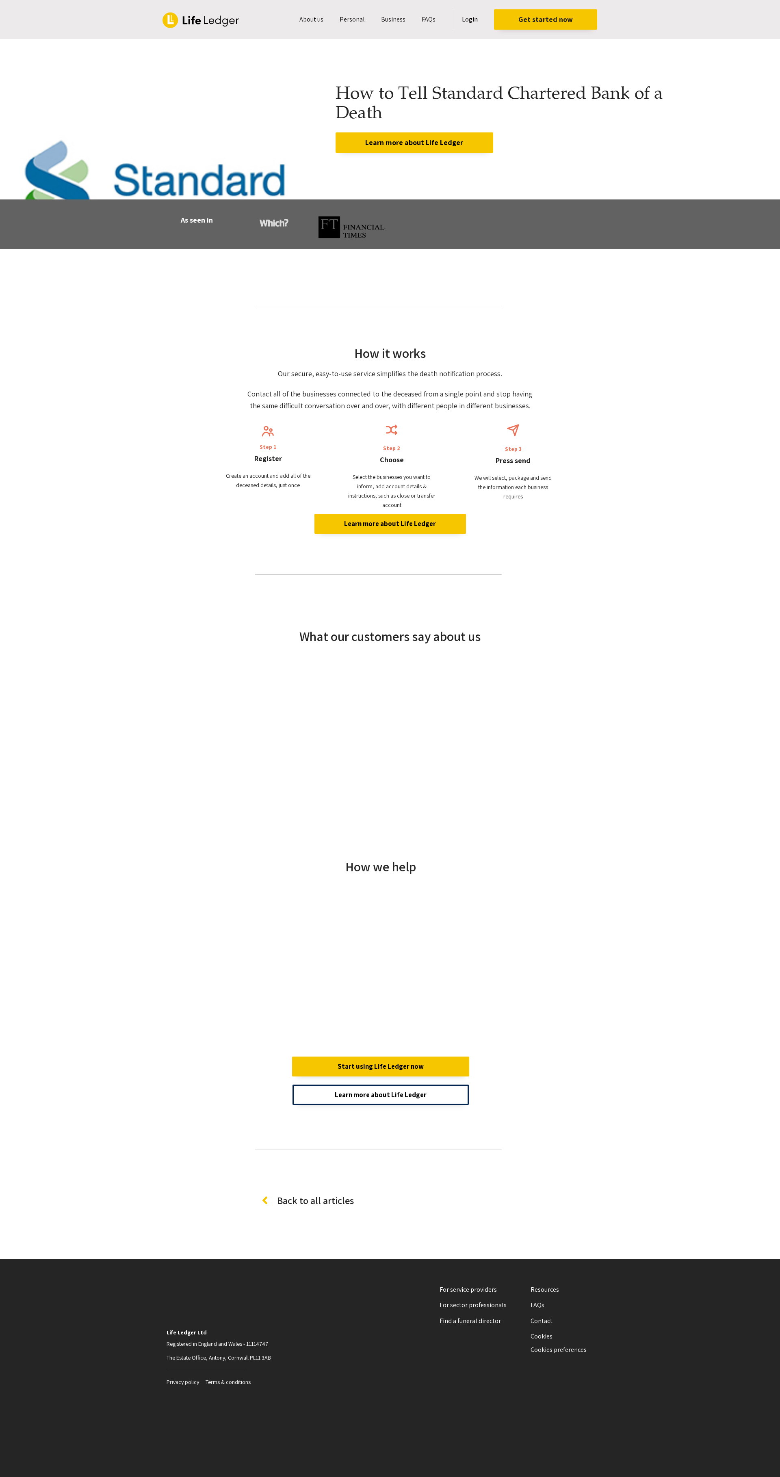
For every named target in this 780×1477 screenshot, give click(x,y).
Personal (352, 19)
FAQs (429, 19)
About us (311, 19)
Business (393, 19)
